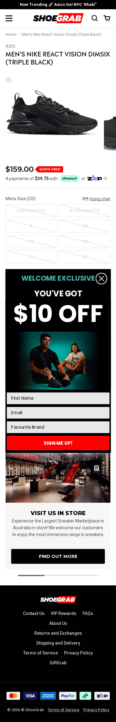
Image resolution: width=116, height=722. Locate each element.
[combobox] (56, 427)
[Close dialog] (101, 278)
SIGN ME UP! (58, 442)
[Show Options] (104, 427)
